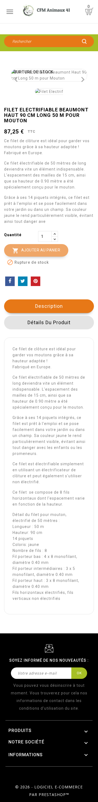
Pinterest (35, 281)
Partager (10, 281)
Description (49, 306)
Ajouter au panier (36, 250)
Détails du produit (49, 322)
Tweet (22, 281)
